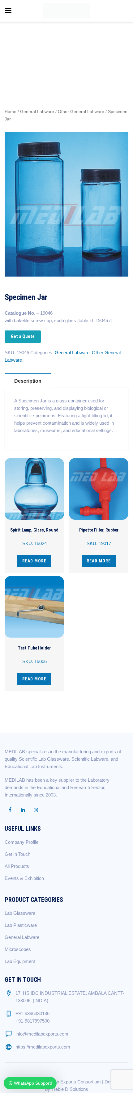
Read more (34, 560)
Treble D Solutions (69, 1089)
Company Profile (21, 842)
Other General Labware (81, 111)
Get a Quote (23, 336)
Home (10, 111)
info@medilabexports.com (41, 1033)
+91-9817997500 (32, 1021)
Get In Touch (17, 854)
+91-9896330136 (32, 1013)
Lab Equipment (20, 961)
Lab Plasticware (21, 925)
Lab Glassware (20, 913)
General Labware (37, 111)
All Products (17, 866)
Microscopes (18, 949)
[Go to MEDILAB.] (34, 44)
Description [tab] (27, 381)
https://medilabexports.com (42, 1046)
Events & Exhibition (24, 878)
